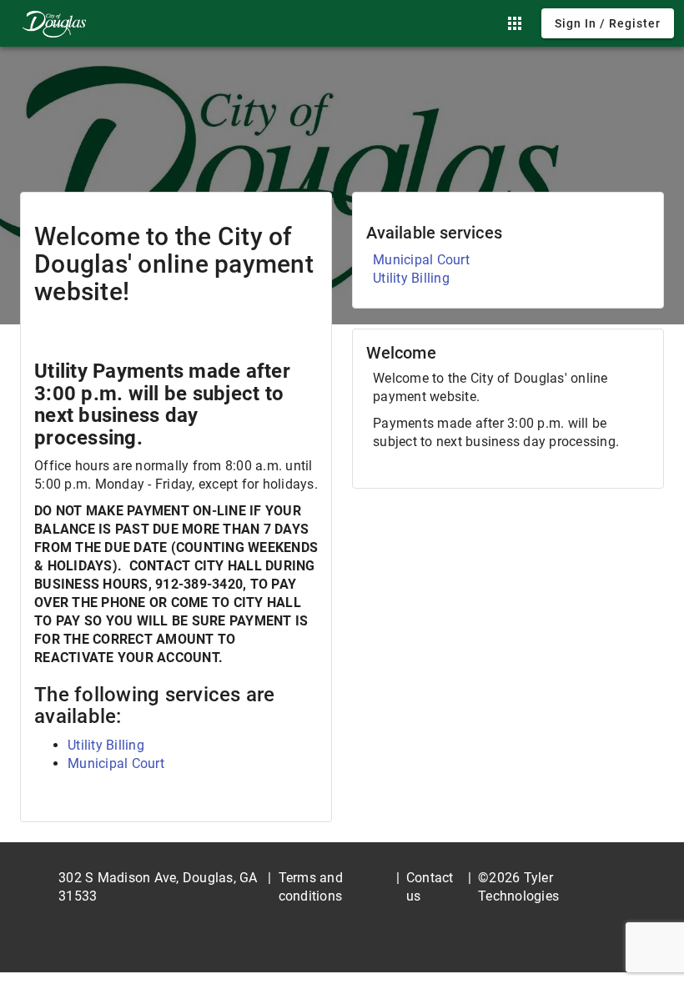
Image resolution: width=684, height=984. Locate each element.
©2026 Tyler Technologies (518, 887)
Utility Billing (106, 745)
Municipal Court (116, 763)
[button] (515, 23)
